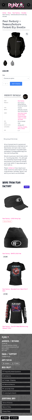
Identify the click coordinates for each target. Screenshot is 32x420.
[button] (3, 4)
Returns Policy (6, 407)
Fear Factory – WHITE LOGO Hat (11, 253)
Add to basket (16, 84)
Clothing (20, 127)
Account (15, 418)
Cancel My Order (9, 389)
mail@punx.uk (6, 356)
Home (4, 13)
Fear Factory (16, 13)
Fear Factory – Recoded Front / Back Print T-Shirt (15, 290)
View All (27, 186)
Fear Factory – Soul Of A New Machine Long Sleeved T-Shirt (15, 327)
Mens (19, 128)
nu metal (23, 118)
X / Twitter (16, 363)
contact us (11, 168)
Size (3, 75)
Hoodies (23, 13)
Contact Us (7, 376)
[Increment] (7, 83)
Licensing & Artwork (10, 393)
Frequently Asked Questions (12, 372)
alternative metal (22, 113)
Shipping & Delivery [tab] (10, 139)
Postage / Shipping (9, 380)
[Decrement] (4, 83)
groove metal (21, 114)
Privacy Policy (6, 411)
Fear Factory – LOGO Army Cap (11, 218)
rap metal (20, 119)
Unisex (23, 128)
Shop (9, 13)
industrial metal (22, 116)
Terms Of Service (7, 403)
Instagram (7, 363)
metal (19, 118)
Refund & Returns (9, 384)
